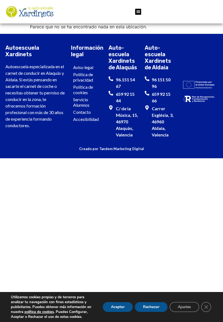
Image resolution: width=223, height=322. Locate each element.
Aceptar (118, 306)
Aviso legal (83, 67)
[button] (138, 11)
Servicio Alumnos (81, 102)
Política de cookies (83, 89)
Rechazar (151, 306)
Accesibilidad (86, 119)
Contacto (82, 112)
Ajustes (184, 306)
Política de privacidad (83, 77)
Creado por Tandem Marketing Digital (111, 149)
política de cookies (39, 311)
